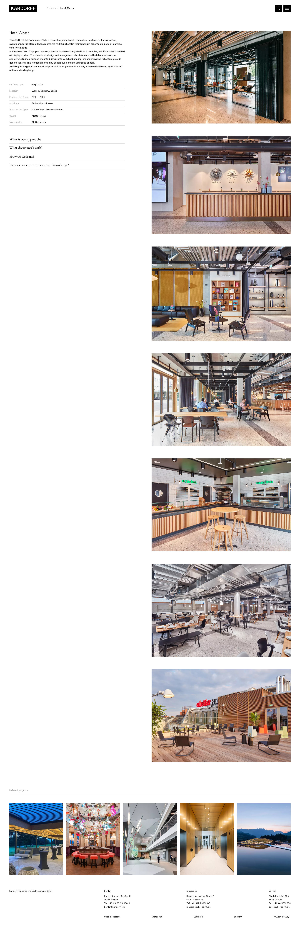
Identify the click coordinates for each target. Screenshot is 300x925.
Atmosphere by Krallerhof (253, 807)
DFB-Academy (132, 807)
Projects (51, 8)
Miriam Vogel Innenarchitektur (47, 109)
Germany (45, 91)
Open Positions (112, 916)
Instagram (157, 916)
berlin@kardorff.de (114, 907)
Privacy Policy (281, 916)
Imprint (238, 916)
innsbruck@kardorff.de (198, 907)
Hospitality (37, 84)
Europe (35, 91)
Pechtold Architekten (42, 103)
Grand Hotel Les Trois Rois (83, 807)
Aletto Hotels (39, 116)
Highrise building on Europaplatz (200, 807)
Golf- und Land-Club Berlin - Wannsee (32, 807)
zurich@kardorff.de (279, 907)
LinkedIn (198, 916)
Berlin (54, 91)
